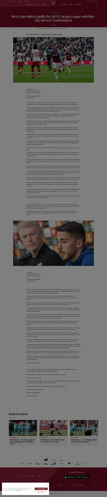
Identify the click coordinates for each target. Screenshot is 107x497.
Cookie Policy (18, 490)
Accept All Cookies (41, 488)
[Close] (46, 485)
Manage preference (41, 491)
